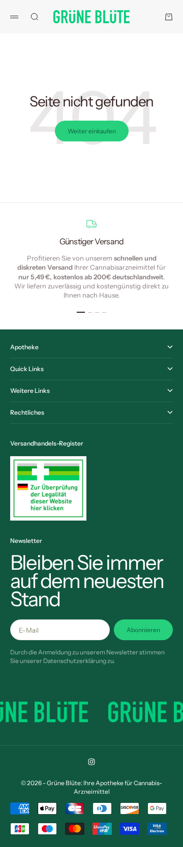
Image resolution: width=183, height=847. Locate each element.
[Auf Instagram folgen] (91, 762)
